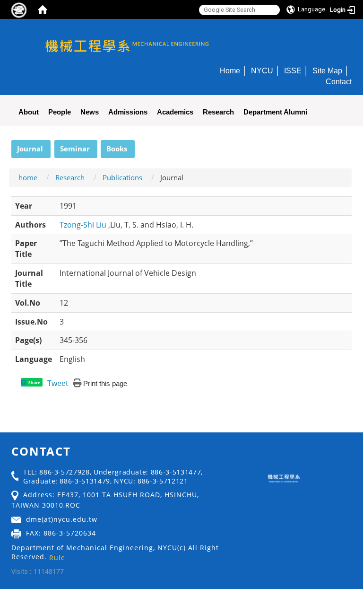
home (27, 177)
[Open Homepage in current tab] (42, 9)
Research (218, 112)
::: (7, 145)
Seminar (75, 148)
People (59, 112)
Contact (339, 81)
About (28, 112)
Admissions (127, 112)
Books (116, 148)
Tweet (58, 383)
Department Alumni (275, 112)
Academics (175, 112)
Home (230, 70)
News (89, 112)
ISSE (293, 70)
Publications (122, 177)
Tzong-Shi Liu (84, 225)
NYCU (262, 70)
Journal (30, 148)
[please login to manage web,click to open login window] (19, 9)
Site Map (327, 70)
